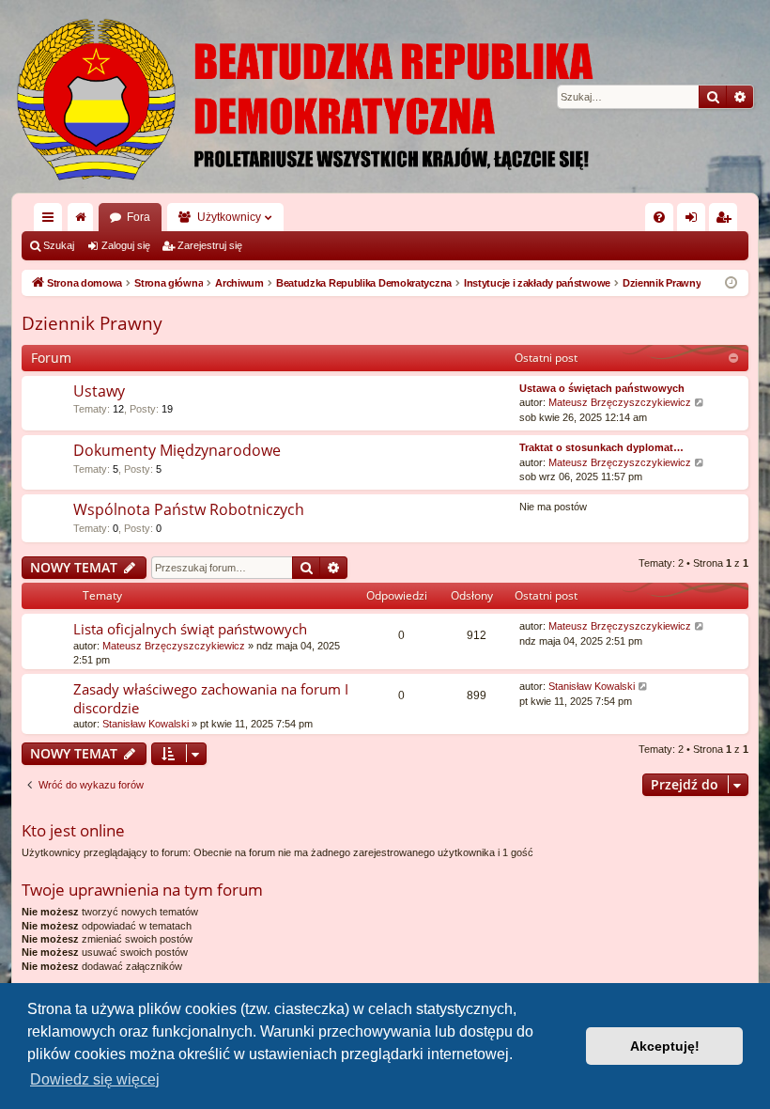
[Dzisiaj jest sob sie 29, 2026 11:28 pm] (731, 283)
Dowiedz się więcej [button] (95, 1079)
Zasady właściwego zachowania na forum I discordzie (210, 697)
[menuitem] (659, 217)
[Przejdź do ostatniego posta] (700, 626)
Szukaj (58, 245)
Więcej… (51, 221)
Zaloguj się (125, 245)
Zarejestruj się (209, 245)
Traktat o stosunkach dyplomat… (601, 447)
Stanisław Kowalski (145, 723)
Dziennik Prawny (92, 323)
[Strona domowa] (385, 96)
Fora (138, 217)
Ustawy (99, 391)
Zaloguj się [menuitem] (695, 221)
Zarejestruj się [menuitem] (726, 221)
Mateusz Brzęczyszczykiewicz (619, 402)
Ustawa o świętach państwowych (602, 388)
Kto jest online (73, 830)
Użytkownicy (229, 217)
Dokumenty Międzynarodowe (177, 450)
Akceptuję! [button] (665, 1046)
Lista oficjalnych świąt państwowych (190, 628)
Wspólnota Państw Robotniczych (188, 509)
